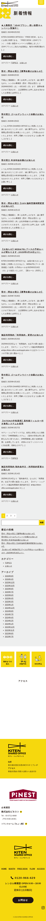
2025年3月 (9, 602)
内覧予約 (23, 664)
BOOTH (12, 869)
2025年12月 (10, 582)
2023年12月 (10, 627)
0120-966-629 (24, 877)
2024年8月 (9, 611)
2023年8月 (9, 633)
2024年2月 (9, 621)
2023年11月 (9, 630)
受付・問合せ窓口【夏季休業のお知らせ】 (22, 71)
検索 (42, 522)
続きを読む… (9, 56)
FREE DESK (22, 869)
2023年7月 (9, 637)
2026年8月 (9, 576)
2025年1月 (9, 605)
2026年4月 (9, 579)
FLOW (32, 869)
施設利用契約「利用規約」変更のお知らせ (22, 335)
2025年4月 (9, 598)
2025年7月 (9, 592)
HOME (4, 869)
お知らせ (23, 63)
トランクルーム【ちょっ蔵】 (13, 824)
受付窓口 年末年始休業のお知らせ (18, 160)
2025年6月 (9, 595)
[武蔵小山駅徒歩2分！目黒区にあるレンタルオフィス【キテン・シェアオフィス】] (23, 852)
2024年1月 (9, 624)
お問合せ (23, 900)
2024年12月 (10, 608)
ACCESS (41, 869)
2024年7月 (9, 614)
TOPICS (14, 63)
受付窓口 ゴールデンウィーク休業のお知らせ (19, 537)
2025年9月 (9, 589)
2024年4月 (9, 618)
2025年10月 (10, 586)
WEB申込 (38, 664)
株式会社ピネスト (10, 811)
